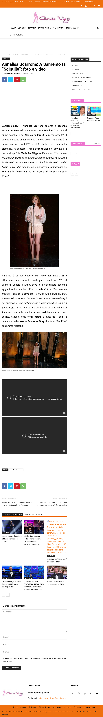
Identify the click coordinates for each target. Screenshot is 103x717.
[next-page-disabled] (76, 153)
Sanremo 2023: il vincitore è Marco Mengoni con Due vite (12, 539)
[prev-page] (3, 595)
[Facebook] (81, 6)
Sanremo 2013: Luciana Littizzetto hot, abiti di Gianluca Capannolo (17, 504)
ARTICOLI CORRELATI (12, 515)
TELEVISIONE (75, 2)
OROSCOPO (77, 73)
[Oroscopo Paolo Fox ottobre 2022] (94, 111)
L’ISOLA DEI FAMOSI (81, 89)
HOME (30, 2)
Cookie (83, 712)
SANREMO (65, 2)
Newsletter (57, 707)
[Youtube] (99, 6)
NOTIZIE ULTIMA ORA (50, 2)
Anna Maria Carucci (11, 73)
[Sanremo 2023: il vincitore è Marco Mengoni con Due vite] (12, 527)
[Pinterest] (90, 6)
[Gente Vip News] (51, 16)
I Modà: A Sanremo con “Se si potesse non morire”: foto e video (52, 504)
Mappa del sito (44, 707)
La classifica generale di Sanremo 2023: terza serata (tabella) (11, 584)
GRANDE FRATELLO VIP (82, 81)
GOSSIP (37, 2)
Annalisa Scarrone (16, 470)
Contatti (23, 707)
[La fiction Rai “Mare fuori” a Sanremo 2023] (57, 538)
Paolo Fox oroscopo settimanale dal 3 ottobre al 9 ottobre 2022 (77, 123)
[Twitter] (95, 6)
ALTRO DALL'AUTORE (34, 515)
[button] (98, 28)
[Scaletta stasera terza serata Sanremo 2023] (57, 572)
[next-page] (8, 595)
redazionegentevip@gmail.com (52, 698)
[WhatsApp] (23, 79)
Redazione (33, 707)
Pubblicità (77, 707)
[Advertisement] (51, 47)
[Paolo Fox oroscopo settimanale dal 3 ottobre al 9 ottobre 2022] (78, 111)
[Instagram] (86, 6)
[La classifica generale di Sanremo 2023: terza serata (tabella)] (12, 572)
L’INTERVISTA (89, 2)
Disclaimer (67, 707)
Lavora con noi (89, 707)
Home (4, 55)
